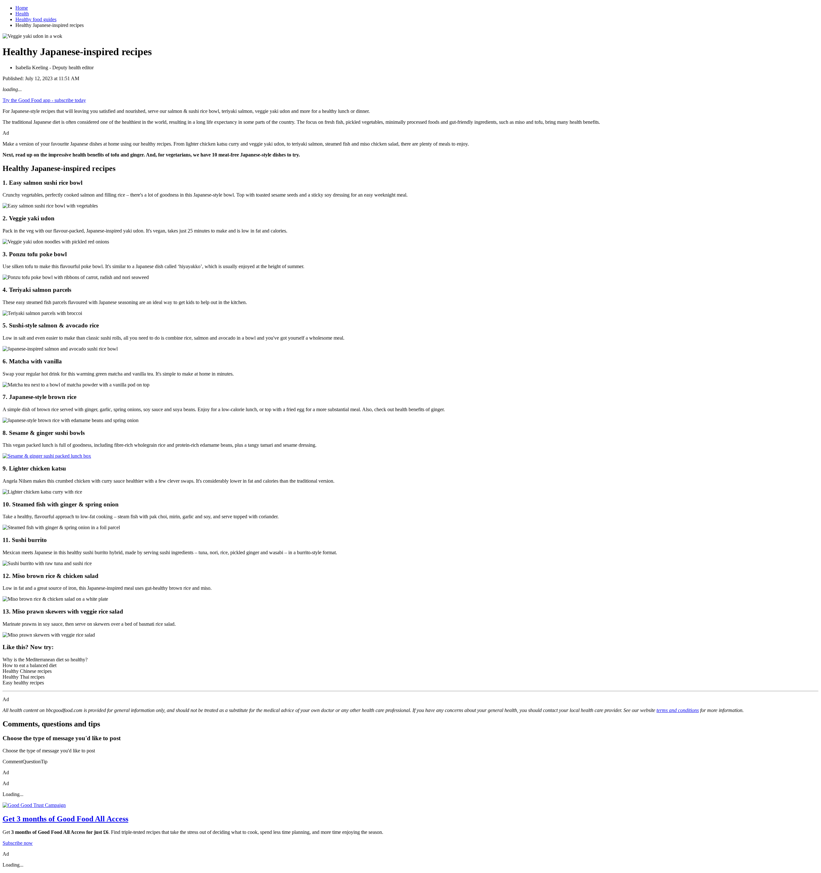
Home (21, 8)
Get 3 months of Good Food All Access (65, 819)
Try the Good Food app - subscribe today (44, 100)
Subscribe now (18, 843)
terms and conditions (677, 710)
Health (22, 13)
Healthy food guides (35, 19)
